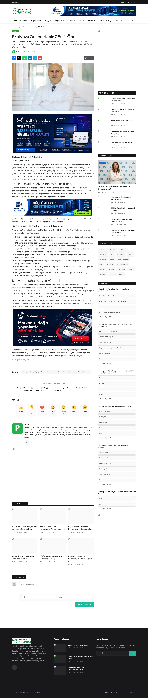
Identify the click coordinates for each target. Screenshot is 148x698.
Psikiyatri (111, 269)
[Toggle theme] (135, 2)
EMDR (112, 259)
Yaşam (20, 27)
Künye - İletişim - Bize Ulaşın (78, 645)
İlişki (81, 20)
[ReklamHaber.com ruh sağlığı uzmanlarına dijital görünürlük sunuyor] (103, 222)
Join (132, 653)
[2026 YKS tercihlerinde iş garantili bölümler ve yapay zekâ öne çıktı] (103, 211)
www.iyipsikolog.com (21, 359)
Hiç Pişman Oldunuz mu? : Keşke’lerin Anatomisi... (77, 668)
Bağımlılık (58, 20)
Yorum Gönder (82, 605)
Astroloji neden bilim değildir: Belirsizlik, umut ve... (24, 557)
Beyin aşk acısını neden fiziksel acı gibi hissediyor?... (123, 231)
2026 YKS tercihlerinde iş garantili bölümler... (123, 209)
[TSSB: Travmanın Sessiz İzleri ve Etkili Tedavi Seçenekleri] (103, 123)
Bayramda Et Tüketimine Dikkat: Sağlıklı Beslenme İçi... (80, 527)
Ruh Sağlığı (112, 249)
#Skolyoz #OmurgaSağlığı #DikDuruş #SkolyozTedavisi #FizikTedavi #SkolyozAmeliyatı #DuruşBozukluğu (56, 372)
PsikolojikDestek (123, 259)
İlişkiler (131, 269)
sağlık (101, 264)
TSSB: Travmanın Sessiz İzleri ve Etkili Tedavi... (122, 121)
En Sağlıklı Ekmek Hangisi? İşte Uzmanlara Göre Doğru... (24, 527)
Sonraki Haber (59, 384)
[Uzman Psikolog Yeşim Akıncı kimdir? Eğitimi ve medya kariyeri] (103, 145)
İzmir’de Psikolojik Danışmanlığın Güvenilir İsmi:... (122, 133)
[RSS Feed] (26, 442)
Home (14, 27)
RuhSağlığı (123, 249)
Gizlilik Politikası (128, 693)
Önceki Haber (46, 384)
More (118, 20)
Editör (26, 424)
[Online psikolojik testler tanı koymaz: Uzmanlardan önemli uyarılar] (117, 172)
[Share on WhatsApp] (24, 58)
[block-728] (52, 133)
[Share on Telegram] (35, 58)
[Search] (133, 20)
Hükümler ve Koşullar (113, 693)
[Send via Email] (40, 58)
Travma (71, 20)
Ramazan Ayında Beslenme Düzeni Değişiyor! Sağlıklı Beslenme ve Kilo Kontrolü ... (34, 389)
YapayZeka (121, 269)
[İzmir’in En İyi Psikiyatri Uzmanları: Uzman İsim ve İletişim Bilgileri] (103, 112)
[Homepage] (22, 11)
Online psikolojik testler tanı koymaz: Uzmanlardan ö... (114, 187)
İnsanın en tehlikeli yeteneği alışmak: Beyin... (121, 198)
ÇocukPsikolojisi (122, 264)
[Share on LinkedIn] (30, 58)
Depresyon (35, 20)
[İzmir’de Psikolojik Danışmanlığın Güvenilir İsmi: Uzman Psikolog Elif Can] (103, 134)
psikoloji (101, 249)
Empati (101, 269)
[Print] (86, 58)
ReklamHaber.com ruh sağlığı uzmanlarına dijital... (121, 220)
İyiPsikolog (120, 254)
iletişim (121, 274)
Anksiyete (110, 264)
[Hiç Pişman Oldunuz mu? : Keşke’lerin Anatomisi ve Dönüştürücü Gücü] (60, 670)
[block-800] (92, 11)
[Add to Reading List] (91, 58)
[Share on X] (19, 58)
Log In (123, 2)
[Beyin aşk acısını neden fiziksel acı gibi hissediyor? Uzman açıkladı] (103, 233)
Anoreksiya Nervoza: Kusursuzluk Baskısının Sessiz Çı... (80, 558)
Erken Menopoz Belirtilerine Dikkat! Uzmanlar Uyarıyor (71, 389)
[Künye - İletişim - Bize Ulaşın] (60, 648)
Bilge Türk (101, 192)
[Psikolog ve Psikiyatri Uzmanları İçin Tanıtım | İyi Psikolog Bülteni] (60, 659)
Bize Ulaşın (15, 2)
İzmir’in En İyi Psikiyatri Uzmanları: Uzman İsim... (123, 110)
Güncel (23, 20)
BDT (112, 254)
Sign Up (130, 2)
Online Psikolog (105, 20)
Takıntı (90, 20)
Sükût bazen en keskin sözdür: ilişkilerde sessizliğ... (52, 557)
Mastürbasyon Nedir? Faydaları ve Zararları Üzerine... (123, 99)
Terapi (130, 254)
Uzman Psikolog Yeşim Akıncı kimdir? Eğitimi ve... (121, 144)
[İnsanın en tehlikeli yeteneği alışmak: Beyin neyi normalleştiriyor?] (103, 200)
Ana (15, 20)
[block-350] (117, 31)
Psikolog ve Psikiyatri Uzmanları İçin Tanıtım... (80, 657)
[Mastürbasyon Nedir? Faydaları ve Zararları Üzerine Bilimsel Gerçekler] (103, 101)
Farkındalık (102, 274)
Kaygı (47, 20)
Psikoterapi (102, 254)
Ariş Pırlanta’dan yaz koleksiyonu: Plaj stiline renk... (52, 527)
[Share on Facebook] (14, 58)
